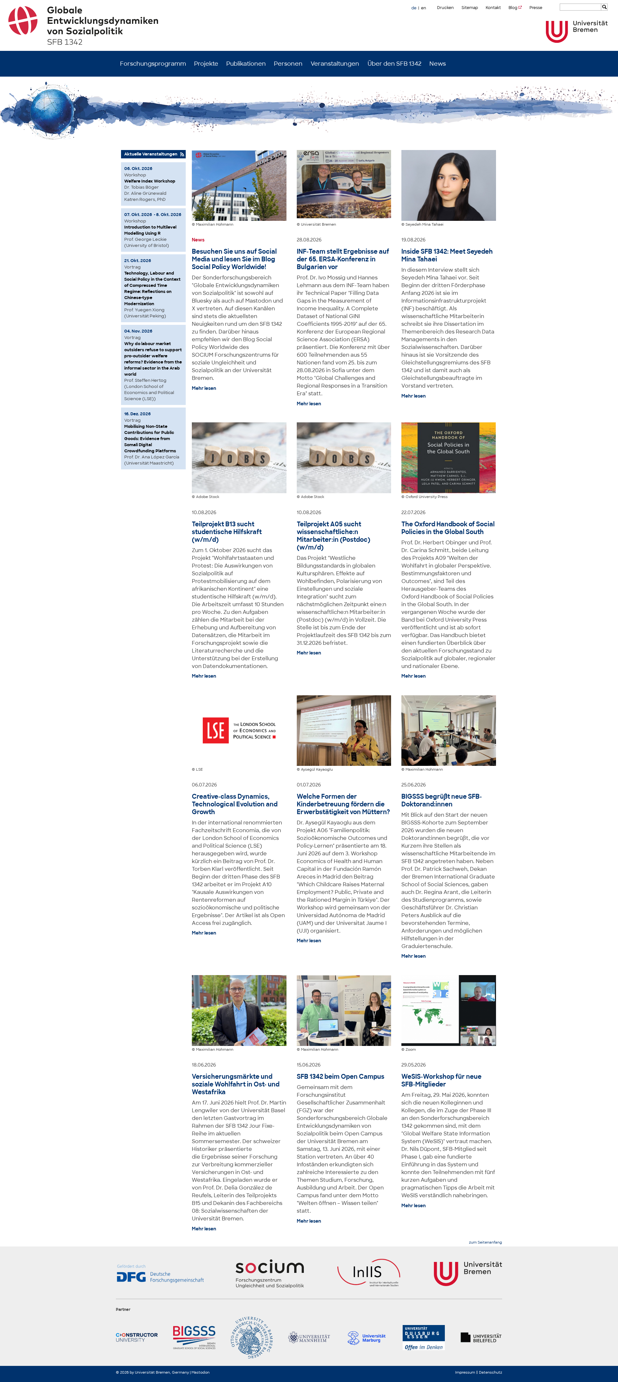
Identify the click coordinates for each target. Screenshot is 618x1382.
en (423, 8)
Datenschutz (490, 1372)
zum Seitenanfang (485, 1242)
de (414, 8)
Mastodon (201, 1372)
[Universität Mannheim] (309, 1337)
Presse (535, 7)
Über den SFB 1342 (394, 64)
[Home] (309, 25)
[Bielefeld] (481, 1337)
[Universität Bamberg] (252, 1337)
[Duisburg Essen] (424, 1337)
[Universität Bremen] (577, 32)
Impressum (465, 1372)
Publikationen (246, 64)
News (437, 64)
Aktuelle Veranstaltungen (150, 154)
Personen (288, 64)
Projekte (206, 64)
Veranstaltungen (335, 64)
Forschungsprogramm (153, 64)
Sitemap (470, 7)
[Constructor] (137, 1337)
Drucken (445, 7)
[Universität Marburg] (366, 1337)
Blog (513, 7)
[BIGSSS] (194, 1337)
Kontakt (493, 7)
